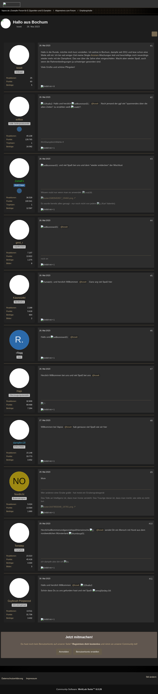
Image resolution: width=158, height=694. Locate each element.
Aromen (95, 55)
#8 (151, 420)
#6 (151, 330)
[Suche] (138, 4)
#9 (151, 472)
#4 (151, 220)
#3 (151, 159)
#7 (151, 369)
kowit (19, 26)
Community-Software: (79, 689)
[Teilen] (154, 34)
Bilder (8, 263)
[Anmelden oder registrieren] (146, 4)
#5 (151, 275)
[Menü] (154, 4)
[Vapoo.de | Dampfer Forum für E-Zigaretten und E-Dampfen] (11, 5)
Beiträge (9, 85)
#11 (151, 579)
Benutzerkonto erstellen (87, 651)
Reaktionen (11, 78)
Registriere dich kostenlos (86, 644)
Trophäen (10, 143)
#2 (151, 97)
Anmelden (64, 651)
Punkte (9, 81)
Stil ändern (151, 677)
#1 (151, 45)
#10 (151, 523)
